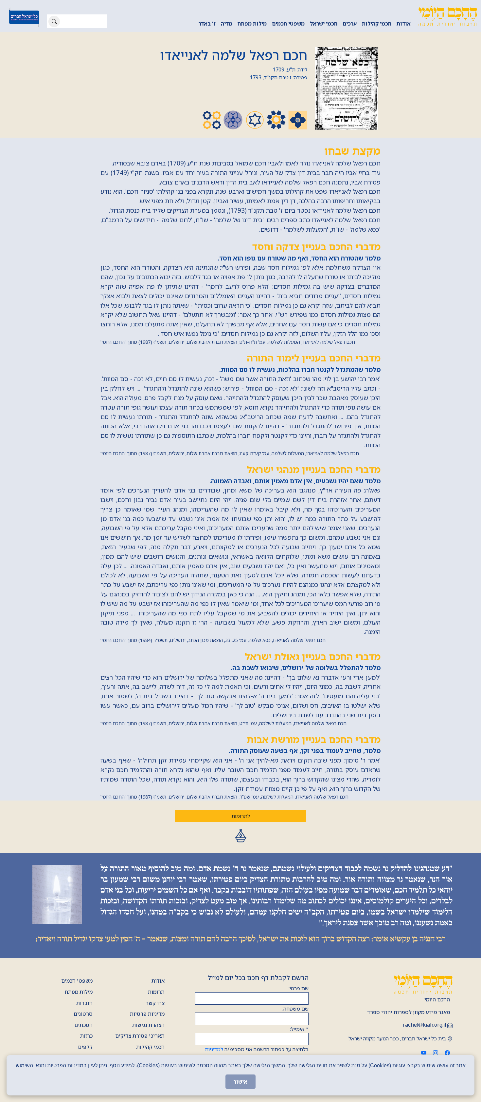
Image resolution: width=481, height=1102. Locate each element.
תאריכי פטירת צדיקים (140, 1035)
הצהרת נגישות (148, 1025)
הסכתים (83, 1025)
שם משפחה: (295, 1008)
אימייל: (299, 1029)
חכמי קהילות (376, 23)
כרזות (86, 1035)
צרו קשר (155, 1003)
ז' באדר (207, 23)
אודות (404, 23)
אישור (240, 1081)
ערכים (350, 23)
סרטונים (83, 1013)
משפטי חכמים (288, 23)
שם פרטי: (299, 988)
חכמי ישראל (323, 23)
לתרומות (240, 816)
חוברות (84, 1003)
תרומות (156, 992)
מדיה (226, 23)
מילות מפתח (252, 23)
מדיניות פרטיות (147, 1013)
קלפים (85, 1047)
